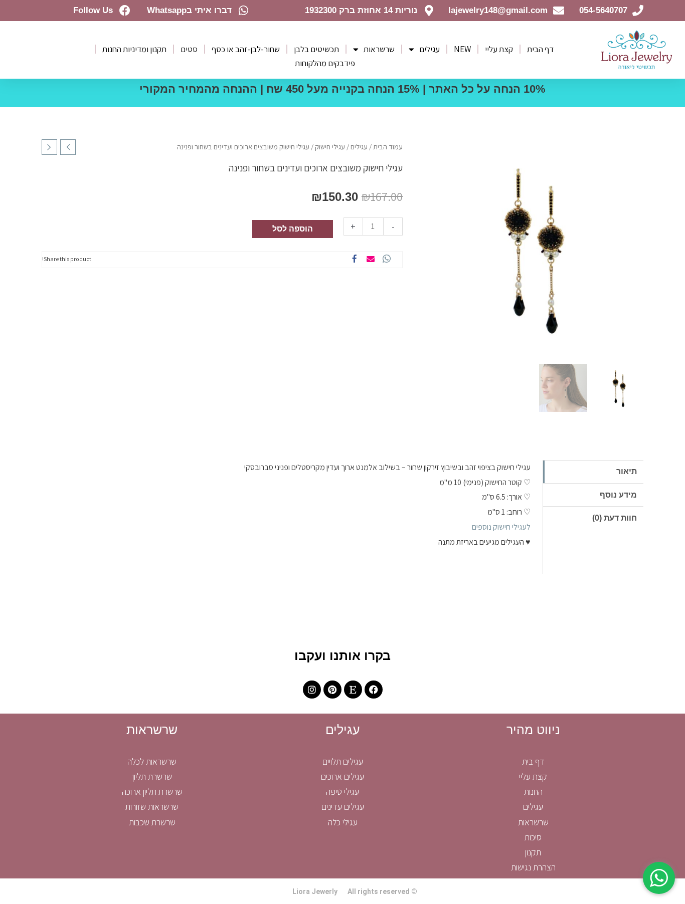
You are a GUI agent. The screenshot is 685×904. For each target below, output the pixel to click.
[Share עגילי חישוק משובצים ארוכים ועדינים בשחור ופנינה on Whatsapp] (387, 260)
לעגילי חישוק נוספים (501, 527)
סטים (189, 49)
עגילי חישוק (330, 146)
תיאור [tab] (626, 471)
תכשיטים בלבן (316, 49)
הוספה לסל (292, 229)
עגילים (429, 49)
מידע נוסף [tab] (618, 495)
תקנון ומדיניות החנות (134, 49)
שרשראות (379, 49)
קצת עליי (499, 49)
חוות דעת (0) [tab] (614, 518)
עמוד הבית (388, 146)
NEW (462, 49)
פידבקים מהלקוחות (325, 63)
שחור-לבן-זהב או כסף (246, 49)
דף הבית (540, 49)
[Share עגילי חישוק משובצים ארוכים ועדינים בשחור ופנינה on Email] (371, 260)
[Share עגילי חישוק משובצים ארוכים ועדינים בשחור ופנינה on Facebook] (355, 260)
